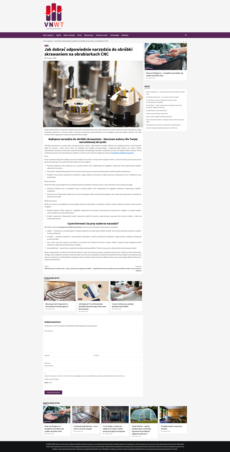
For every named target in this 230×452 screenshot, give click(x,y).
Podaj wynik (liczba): (51, 379)
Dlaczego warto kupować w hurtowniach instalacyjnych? (163, 125)
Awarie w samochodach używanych (157, 113)
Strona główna (48, 41)
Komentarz (48, 331)
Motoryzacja (88, 35)
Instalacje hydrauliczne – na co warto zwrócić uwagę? (162, 97)
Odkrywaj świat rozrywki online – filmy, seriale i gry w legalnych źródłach (68, 267)
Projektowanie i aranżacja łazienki (156, 110)
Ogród (58, 35)
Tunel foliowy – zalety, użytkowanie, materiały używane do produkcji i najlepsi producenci (164, 106)
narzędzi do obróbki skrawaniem (122, 153)
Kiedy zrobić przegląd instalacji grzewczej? (159, 116)
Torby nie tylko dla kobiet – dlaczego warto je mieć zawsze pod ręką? (165, 121)
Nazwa (47, 355)
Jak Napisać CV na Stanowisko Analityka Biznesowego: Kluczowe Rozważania (92, 306)
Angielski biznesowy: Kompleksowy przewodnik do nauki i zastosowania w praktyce (117, 268)
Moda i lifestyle (69, 35)
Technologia (114, 35)
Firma (79, 35)
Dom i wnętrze (48, 35)
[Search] (186, 35)
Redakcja (125, 35)
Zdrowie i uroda (101, 35)
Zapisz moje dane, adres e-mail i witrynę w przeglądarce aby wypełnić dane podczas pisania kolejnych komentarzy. (84, 376)
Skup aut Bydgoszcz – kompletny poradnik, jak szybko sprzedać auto (165, 93)
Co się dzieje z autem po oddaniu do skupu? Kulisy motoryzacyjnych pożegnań (161, 101)
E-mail (96, 355)
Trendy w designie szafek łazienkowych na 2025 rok (161, 128)
